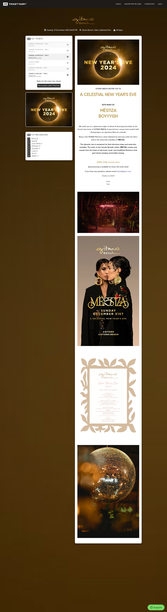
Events (118, 4)
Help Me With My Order (132, 4)
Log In (160, 4)
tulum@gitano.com (123, 171)
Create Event (150, 4)
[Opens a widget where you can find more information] (156, 608)
